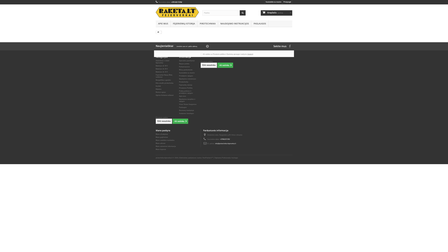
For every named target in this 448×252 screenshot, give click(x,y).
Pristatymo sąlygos (186, 76)
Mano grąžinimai (162, 137)
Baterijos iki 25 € (162, 69)
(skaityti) (250, 54)
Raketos (158, 89)
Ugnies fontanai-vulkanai (165, 95)
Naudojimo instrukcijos (234, 23)
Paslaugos (260, 23)
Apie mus (163, 23)
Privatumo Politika (185, 88)
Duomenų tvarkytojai (186, 110)
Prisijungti (287, 2)
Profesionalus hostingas (230, 158)
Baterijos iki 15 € (162, 72)
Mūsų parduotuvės (185, 70)
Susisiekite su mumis (273, 2)
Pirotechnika (208, 23)
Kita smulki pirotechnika (164, 83)
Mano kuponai (161, 149)
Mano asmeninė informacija (166, 146)
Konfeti (158, 86)
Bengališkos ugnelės (163, 80)
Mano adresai (160, 143)
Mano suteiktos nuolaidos (165, 140)
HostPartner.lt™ (207, 158)
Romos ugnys (161, 92)
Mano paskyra (163, 130)
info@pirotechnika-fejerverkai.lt (225, 143)
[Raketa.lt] (177, 12)
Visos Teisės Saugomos (187, 104)
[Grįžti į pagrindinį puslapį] (158, 32)
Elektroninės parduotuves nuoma (190, 158)
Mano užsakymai (162, 134)
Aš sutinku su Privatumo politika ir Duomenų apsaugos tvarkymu (225, 54)
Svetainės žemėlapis (186, 113)
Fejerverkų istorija (184, 23)
